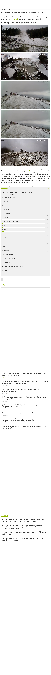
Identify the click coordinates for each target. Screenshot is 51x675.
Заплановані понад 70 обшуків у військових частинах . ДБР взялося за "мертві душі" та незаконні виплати (25, 382)
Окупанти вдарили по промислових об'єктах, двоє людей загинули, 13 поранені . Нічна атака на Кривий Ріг (23, 520)
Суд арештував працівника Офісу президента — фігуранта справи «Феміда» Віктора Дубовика (24, 374)
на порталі (14, 19)
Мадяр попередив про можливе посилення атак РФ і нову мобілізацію (24, 533)
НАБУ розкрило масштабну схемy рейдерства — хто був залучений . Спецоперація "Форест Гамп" (24, 398)
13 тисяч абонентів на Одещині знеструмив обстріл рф (20, 413)
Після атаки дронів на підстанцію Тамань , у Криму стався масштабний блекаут (21, 390)
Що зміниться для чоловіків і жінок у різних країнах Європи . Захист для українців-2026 (25, 428)
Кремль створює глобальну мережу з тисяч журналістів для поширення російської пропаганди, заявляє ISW (22, 420)
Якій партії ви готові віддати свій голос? (19, 192)
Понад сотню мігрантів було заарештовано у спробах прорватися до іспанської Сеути (22, 527)
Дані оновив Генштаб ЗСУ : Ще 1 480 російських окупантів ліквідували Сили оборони (21, 406)
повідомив (29, 170)
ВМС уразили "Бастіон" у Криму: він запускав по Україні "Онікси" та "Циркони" (23, 539)
